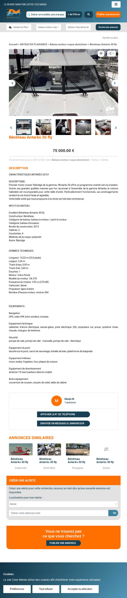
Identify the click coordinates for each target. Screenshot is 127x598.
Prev (11, 127)
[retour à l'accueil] (13, 13)
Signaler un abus (110, 37)
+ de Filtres (74, 14)
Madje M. (69, 399)
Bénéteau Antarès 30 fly (103, 44)
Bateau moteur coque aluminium (68, 44)
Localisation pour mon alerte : (26, 497)
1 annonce (70, 402)
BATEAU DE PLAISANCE (33, 44)
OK (114, 513)
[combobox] (18, 27)
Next (116, 127)
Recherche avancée (108, 27)
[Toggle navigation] (116, 4)
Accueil (13, 44)
